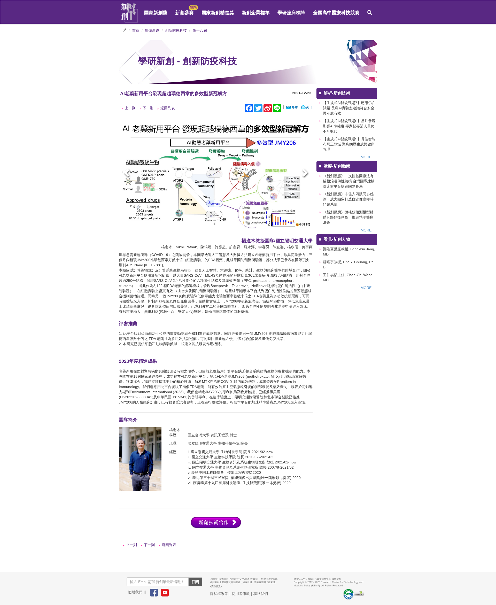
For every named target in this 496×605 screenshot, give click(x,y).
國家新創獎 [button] (155, 12)
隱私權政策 (219, 594)
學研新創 (152, 30)
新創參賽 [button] (184, 12)
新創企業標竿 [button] (256, 12)
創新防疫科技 (176, 30)
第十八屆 (199, 30)
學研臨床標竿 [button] (291, 12)
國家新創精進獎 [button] (218, 12)
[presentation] (127, 173)
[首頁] (129, 13)
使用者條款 (241, 594)
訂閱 (195, 582)
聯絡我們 (260, 594)
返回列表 (167, 108)
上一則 (130, 108)
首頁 (135, 30)
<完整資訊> (216, 586)
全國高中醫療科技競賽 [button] (336, 12)
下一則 (148, 108)
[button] (369, 12)
